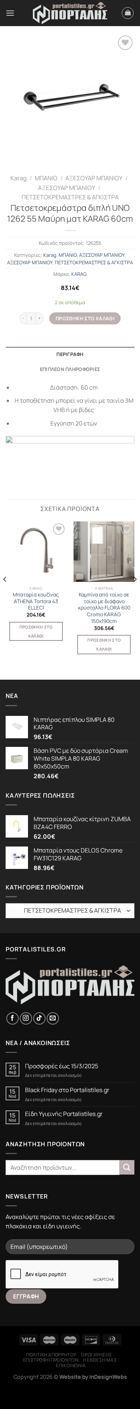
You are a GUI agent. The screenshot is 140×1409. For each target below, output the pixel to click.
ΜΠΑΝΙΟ (46, 178)
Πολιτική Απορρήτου (51, 1355)
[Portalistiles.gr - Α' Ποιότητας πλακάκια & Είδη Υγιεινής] (70, 13)
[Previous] (5, 594)
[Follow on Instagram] (26, 1018)
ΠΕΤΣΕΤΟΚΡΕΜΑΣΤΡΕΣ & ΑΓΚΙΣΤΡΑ (70, 197)
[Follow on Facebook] (12, 1018)
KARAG (79, 274)
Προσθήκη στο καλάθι (85, 318)
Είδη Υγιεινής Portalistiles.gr (64, 1113)
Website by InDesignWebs (93, 1376)
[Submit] (126, 1167)
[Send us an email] (53, 1018)
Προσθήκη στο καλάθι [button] (36, 631)
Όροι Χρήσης (96, 1355)
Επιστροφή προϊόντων (50, 1360)
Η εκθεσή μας (100, 1360)
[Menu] (10, 13)
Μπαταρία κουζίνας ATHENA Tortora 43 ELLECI (36, 601)
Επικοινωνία (71, 1365)
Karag (18, 178)
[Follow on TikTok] (39, 1018)
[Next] (135, 594)
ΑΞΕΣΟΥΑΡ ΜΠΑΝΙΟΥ (93, 178)
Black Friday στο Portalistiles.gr (67, 1090)
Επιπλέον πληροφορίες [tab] (70, 369)
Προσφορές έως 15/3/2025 (61, 1066)
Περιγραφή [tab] (69, 354)
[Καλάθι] (128, 13)
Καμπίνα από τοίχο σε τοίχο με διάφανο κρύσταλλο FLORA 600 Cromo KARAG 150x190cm (104, 608)
